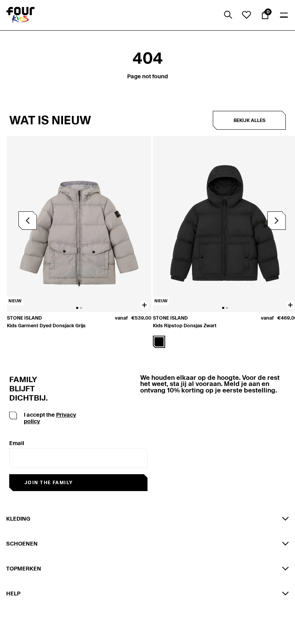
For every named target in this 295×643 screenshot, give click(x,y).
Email (16, 443)
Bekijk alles (249, 120)
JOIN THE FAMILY (49, 482)
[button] (276, 220)
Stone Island (24, 318)
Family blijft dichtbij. (25, 388)
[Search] (228, 15)
